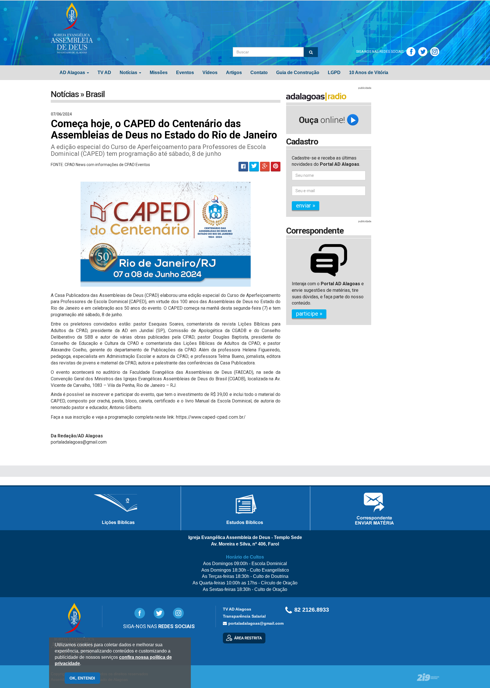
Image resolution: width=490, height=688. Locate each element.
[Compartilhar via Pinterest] (275, 166)
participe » (309, 313)
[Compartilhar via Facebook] (243, 166)
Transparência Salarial (244, 616)
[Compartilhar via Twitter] (254, 166)
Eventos (185, 72)
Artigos (234, 72)
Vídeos (209, 72)
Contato (259, 72)
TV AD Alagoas (237, 609)
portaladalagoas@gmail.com (256, 623)
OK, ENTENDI (82, 678)
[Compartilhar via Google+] (265, 166)
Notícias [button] (129, 72)
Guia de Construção (297, 72)
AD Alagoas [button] (73, 72)
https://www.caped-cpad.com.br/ (211, 417)
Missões (159, 72)
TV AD (104, 72)
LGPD (334, 72)
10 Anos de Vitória (368, 72)
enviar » (305, 205)
